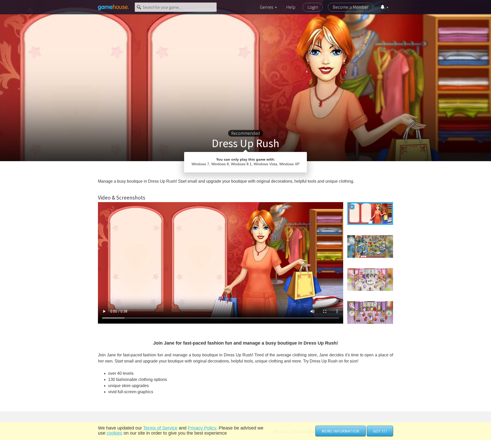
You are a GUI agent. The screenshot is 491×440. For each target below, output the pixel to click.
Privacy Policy (202, 428)
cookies (114, 433)
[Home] (113, 7)
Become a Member (350, 7)
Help (290, 7)
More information (340, 431)
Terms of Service (160, 428)
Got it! (380, 431)
